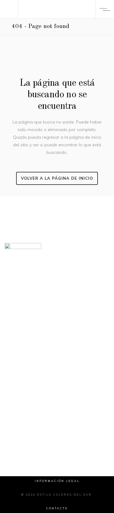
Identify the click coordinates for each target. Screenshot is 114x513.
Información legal (57, 481)
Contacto (57, 508)
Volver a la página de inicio (57, 178)
